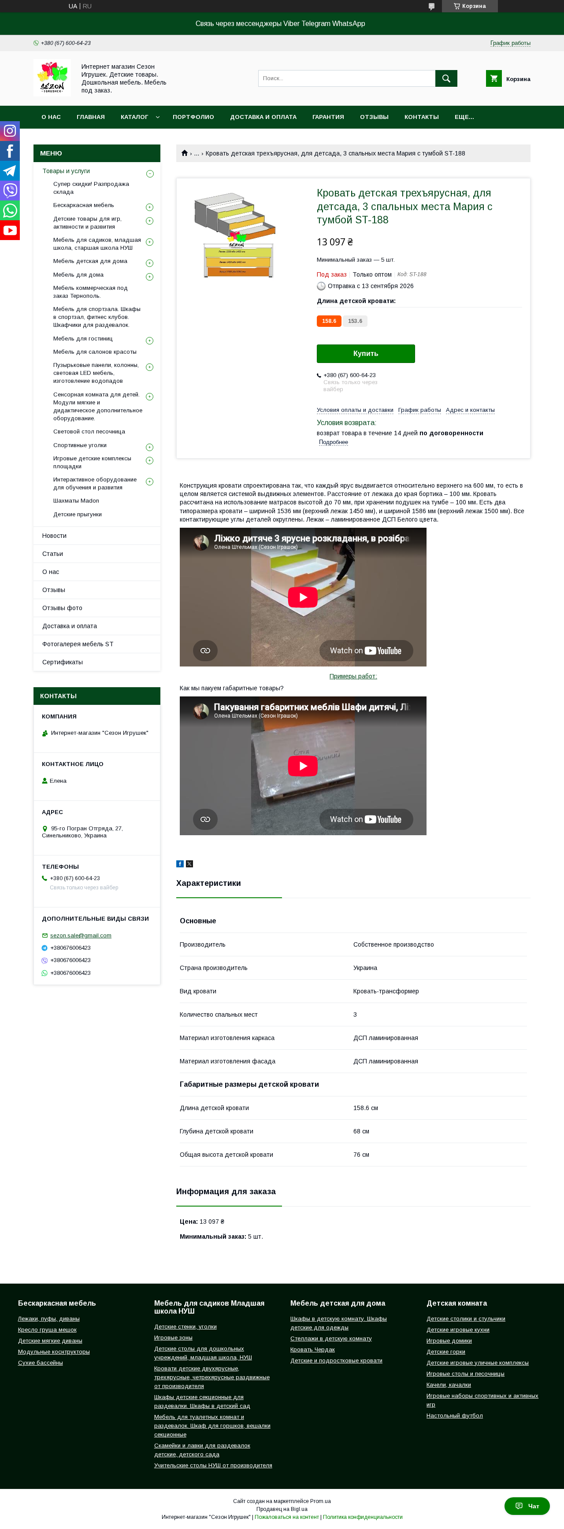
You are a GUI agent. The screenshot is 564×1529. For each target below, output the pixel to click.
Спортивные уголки (80, 445)
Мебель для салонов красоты (95, 351)
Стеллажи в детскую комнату (331, 1338)
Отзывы (374, 117)
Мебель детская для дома (90, 261)
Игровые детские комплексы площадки (92, 462)
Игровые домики (449, 1340)
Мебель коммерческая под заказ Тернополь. (90, 292)
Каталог (134, 117)
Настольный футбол (455, 1415)
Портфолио (193, 117)
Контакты (421, 117)
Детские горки (446, 1351)
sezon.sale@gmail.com (80, 935)
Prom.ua (320, 1501)
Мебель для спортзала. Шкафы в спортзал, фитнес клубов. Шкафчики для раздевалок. (97, 317)
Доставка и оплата (263, 117)
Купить (365, 353)
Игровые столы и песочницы (466, 1373)
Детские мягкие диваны (50, 1340)
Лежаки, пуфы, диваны (49, 1318)
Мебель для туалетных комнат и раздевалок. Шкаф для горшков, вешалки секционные (212, 1426)
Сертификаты (62, 662)
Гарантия (328, 117)
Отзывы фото (62, 607)
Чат (533, 1506)
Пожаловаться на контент (287, 1517)
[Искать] (446, 78)
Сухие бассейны (40, 1362)
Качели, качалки (449, 1384)
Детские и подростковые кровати (336, 1360)
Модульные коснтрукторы (54, 1351)
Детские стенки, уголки (185, 1326)
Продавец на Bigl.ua (282, 1509)
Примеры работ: (353, 676)
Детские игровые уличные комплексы (478, 1362)
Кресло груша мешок (47, 1329)
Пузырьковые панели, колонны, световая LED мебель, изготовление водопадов (96, 373)
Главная (91, 117)
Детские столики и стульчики (466, 1318)
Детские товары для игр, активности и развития (87, 222)
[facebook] (180, 865)
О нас (51, 117)
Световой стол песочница (89, 431)
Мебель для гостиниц (83, 338)
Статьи (52, 553)
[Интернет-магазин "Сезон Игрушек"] (52, 94)
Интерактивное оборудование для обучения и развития (95, 483)
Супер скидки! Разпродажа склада (91, 188)
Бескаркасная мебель (83, 205)
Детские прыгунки (77, 514)
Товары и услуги (66, 170)
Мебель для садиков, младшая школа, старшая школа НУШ (97, 244)
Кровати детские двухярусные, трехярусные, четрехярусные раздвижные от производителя (212, 1377)
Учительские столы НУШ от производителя (213, 1465)
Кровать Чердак (312, 1349)
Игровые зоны (173, 1337)
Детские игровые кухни (458, 1329)
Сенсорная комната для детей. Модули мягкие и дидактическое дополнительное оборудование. (97, 406)
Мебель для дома (78, 274)
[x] (189, 865)
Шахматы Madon (76, 500)
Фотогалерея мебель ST (78, 644)
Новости (54, 535)
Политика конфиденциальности (363, 1517)
